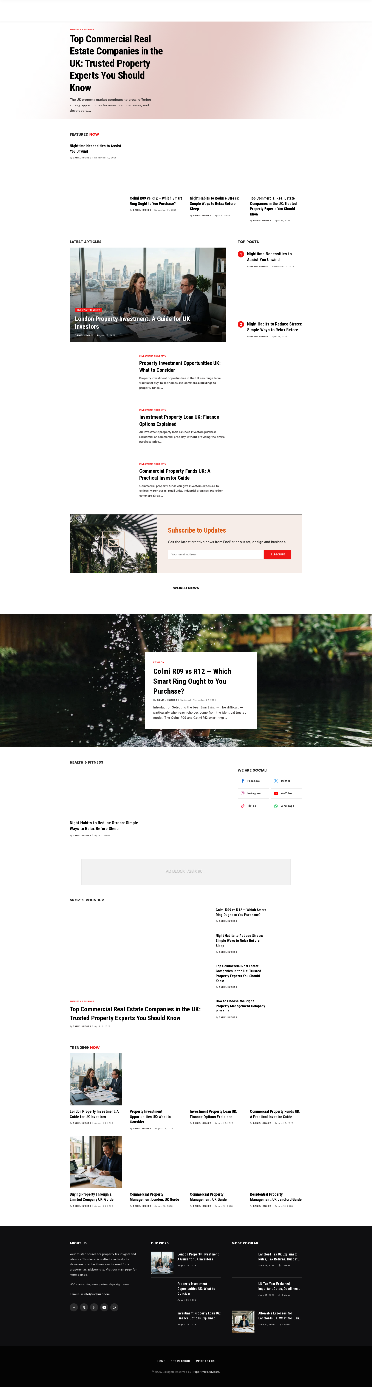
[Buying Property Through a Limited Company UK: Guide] (96, 1162)
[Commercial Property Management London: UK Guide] (156, 1162)
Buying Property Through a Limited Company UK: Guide (91, 1197)
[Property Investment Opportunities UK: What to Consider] (102, 372)
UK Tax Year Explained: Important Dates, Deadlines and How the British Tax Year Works (279, 1286)
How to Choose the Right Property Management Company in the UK (240, 1006)
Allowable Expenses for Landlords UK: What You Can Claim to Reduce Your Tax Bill (279, 1316)
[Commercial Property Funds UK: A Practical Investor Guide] (102, 480)
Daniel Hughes (82, 158)
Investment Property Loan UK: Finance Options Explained (179, 420)
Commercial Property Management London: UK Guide (154, 1197)
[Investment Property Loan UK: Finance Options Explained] (102, 426)
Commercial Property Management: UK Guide (208, 1197)
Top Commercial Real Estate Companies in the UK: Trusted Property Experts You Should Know (116, 63)
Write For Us (205, 1361)
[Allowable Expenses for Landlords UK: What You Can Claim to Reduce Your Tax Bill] (243, 1322)
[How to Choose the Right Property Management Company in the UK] (288, 1007)
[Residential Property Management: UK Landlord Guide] (276, 1162)
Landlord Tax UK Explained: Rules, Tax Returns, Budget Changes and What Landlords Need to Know (279, 1257)
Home (161, 1361)
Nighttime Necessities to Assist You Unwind (95, 148)
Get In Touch (180, 1361)
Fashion (158, 662)
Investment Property (88, 310)
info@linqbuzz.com (97, 1294)
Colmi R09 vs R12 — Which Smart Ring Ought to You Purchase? (156, 201)
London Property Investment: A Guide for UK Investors (132, 322)
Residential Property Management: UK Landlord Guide (276, 1197)
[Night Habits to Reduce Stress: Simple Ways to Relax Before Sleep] (216, 166)
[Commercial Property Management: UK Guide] (216, 1162)
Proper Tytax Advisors (205, 1371)
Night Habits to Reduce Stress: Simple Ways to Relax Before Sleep (214, 203)
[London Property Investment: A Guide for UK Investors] (148, 295)
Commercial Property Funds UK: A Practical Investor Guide (175, 474)
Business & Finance (82, 29)
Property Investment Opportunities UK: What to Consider (180, 366)
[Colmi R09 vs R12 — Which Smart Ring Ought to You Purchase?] (156, 166)
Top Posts (248, 241)
